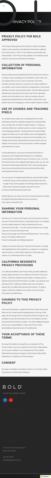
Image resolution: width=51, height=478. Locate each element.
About (5, 419)
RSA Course (8, 429)
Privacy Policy (26, 476)
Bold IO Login (8, 432)
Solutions (6, 416)
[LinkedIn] (5, 400)
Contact (6, 423)
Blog (5, 426)
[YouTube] (11, 400)
